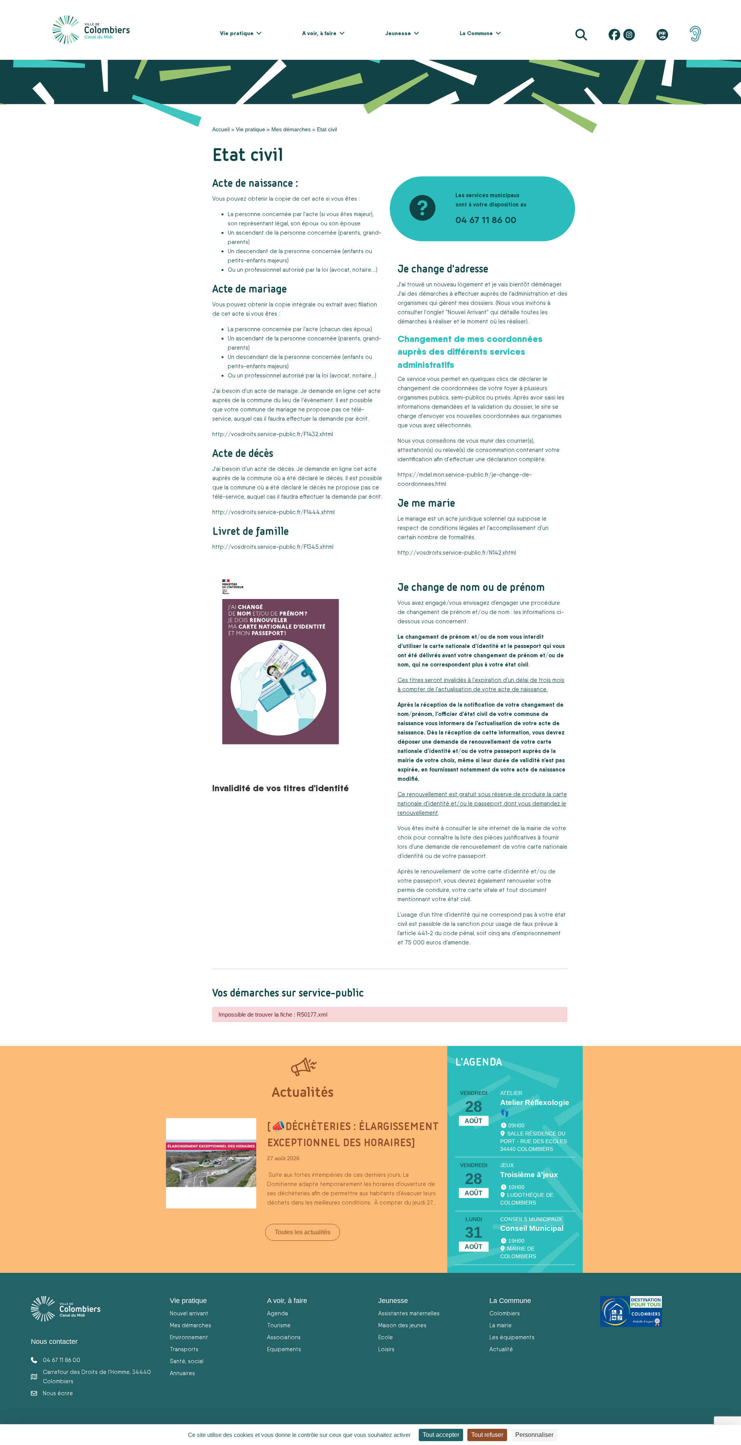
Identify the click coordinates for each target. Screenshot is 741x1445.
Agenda (277, 1313)
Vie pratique (237, 33)
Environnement (189, 1337)
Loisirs (386, 1349)
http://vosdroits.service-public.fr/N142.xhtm (456, 552)
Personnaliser (534, 1434)
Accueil (221, 129)
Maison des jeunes (402, 1325)
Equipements (284, 1349)
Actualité (501, 1349)
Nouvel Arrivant (467, 312)
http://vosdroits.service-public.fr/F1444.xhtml (273, 512)
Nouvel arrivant (189, 1313)
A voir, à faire (319, 33)
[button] (259, 33)
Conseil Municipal (531, 1228)
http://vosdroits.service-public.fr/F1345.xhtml (272, 546)
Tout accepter (441, 1434)
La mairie (500, 1325)
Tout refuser (487, 1434)
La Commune (476, 33)
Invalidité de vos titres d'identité (280, 788)
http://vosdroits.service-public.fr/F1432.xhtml (272, 434)
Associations (284, 1337)
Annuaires (182, 1373)
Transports (184, 1349)
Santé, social (186, 1361)
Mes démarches (291, 129)
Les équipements (512, 1337)
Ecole (385, 1337)
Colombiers (504, 1313)
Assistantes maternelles (409, 1313)
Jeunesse (398, 33)
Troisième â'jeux (529, 1175)
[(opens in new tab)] (695, 33)
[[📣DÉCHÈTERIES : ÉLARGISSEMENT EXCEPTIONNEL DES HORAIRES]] (211, 1163)
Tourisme (279, 1325)
